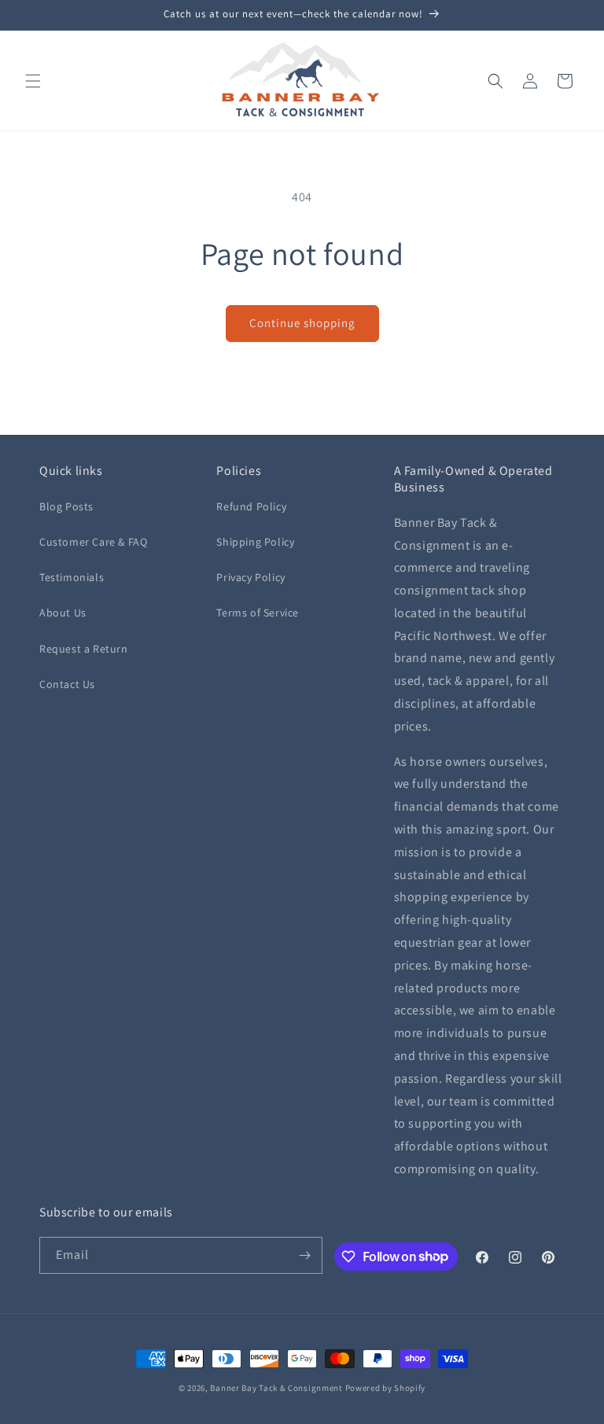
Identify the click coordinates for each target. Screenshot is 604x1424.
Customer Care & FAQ (93, 542)
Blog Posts (66, 506)
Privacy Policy (250, 577)
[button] (33, 81)
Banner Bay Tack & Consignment (276, 1387)
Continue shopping (302, 322)
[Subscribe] (304, 1255)
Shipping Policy (255, 542)
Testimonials (71, 577)
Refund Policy (251, 506)
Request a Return (83, 649)
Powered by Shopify (385, 1387)
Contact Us (67, 684)
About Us (63, 612)
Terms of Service (257, 612)
